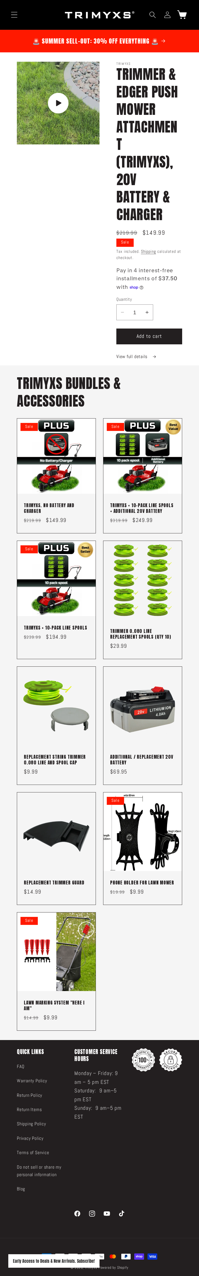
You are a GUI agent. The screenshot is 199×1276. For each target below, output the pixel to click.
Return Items (29, 1109)
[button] (14, 14)
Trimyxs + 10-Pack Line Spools (55, 628)
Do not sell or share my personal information (39, 1170)
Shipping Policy (31, 1124)
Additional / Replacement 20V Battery (141, 760)
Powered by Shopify (113, 1267)
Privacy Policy (30, 1138)
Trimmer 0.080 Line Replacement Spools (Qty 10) (140, 634)
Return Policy (29, 1095)
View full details (132, 356)
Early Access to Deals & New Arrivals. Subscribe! (54, 1261)
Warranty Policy (32, 1081)
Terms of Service (33, 1152)
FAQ (20, 1066)
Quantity (124, 299)
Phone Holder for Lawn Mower (142, 883)
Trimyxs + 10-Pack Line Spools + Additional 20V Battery (142, 508)
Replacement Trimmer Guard (54, 883)
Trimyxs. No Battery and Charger (49, 508)
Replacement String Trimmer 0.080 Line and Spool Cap (55, 760)
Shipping (148, 251)
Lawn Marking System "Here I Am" (54, 1006)
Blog (21, 1189)
